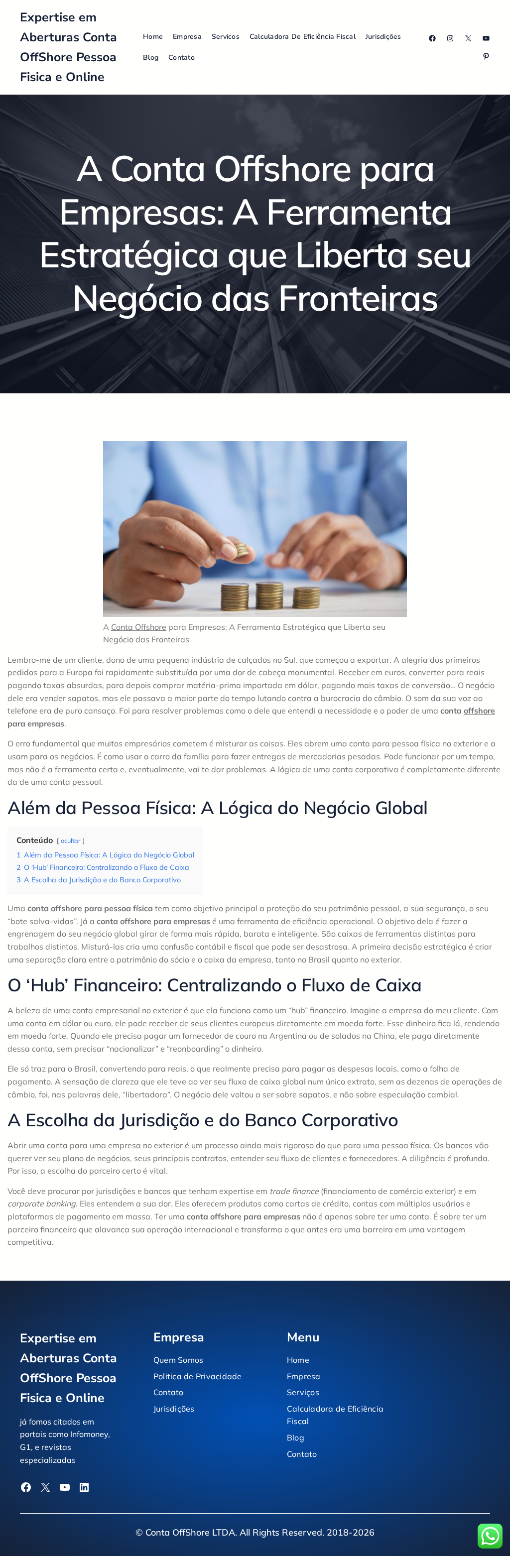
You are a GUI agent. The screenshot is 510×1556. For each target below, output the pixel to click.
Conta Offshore (138, 627)
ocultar (71, 840)
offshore (479, 711)
